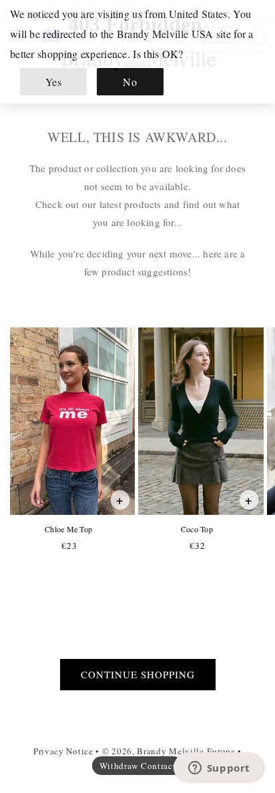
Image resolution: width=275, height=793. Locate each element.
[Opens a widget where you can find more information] (219, 769)
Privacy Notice (63, 751)
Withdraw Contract (137, 766)
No (130, 82)
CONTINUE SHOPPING (138, 674)
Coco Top (196, 529)
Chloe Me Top (68, 529)
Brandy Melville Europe (186, 751)
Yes (53, 82)
